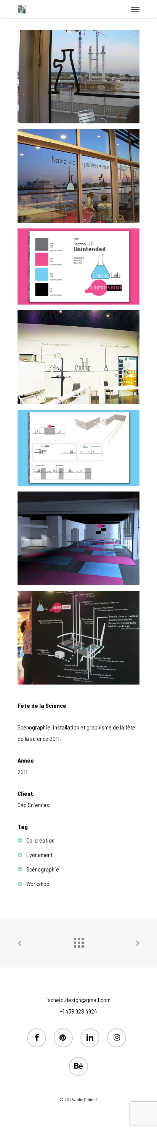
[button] (135, 9)
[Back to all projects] (78, 940)
